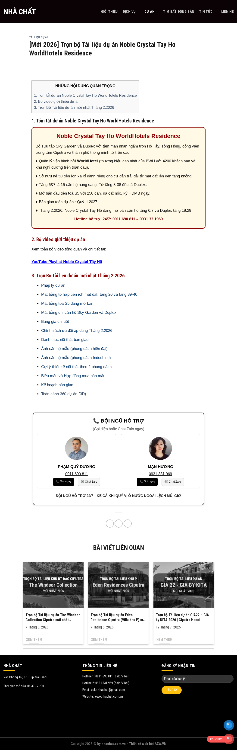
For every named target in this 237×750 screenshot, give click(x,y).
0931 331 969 (160, 474)
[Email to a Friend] (119, 523)
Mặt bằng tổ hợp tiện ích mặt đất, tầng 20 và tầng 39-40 (89, 294)
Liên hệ (227, 12)
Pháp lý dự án (53, 285)
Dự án (149, 12)
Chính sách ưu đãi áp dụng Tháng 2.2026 (76, 330)
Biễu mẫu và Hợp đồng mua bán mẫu (73, 376)
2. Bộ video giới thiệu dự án (57, 101)
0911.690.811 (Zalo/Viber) (112, 676)
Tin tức (205, 12)
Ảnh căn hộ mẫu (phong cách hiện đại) (74, 348)
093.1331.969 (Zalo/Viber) (112, 683)
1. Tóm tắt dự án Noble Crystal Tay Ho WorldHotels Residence (85, 95)
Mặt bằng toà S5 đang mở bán (67, 303)
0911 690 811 (76, 474)
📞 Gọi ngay (63, 481)
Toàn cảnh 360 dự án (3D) (63, 394)
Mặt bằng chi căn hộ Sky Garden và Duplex (78, 312)
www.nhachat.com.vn (108, 696)
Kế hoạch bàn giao (57, 385)
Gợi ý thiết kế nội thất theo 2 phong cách (76, 367)
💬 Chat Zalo (89, 481)
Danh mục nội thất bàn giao (64, 339)
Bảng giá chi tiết (55, 321)
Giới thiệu (109, 12)
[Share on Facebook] (110, 523)
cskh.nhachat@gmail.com (108, 690)
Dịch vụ (129, 12)
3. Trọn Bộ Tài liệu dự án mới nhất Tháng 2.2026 (74, 107)
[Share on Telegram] (128, 523)
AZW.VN (160, 744)
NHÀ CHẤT (19, 11)
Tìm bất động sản (178, 12)
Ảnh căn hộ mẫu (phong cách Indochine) (76, 358)
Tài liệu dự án (39, 37)
